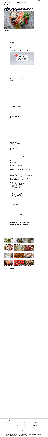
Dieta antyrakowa (16, 424)
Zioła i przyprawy (7, 428)
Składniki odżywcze (18, 2)
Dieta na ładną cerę (16, 428)
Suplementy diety (25, 425)
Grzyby (6, 425)
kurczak (12, 184)
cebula (12, 198)
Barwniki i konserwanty (26, 427)
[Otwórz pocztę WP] (35, 0)
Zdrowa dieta (18, 9)
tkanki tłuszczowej (14, 165)
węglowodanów (21, 7)
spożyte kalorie (25, 164)
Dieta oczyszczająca (16, 422)
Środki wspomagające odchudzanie (35, 424)
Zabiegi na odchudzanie (35, 422)
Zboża (6, 422)
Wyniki (12, 45)
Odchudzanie (22, 2)
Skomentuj (30, 30)
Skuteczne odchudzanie (30, 7)
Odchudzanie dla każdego (35, 425)
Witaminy (25, 424)
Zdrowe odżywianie (5, 2)
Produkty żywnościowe (13, 2)
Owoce (6, 424)
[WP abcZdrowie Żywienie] (10, 0)
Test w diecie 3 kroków (14, 43)
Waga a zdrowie (34, 427)
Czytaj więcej (13, 44)
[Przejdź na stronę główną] (7, 1)
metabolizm (8, 8)
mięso (12, 183)
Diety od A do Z (9, 2)
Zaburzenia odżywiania (26, 2)
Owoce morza (7, 427)
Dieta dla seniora (16, 425)
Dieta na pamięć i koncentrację (17, 427)
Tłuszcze (24, 422)
